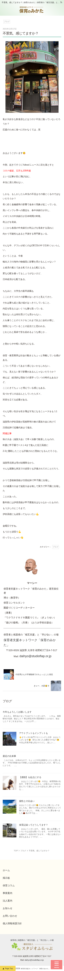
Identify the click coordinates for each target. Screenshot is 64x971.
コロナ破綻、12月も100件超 (17, 170)
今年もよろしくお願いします (17, 712)
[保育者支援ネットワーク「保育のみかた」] (31, 10)
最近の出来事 (9, 756)
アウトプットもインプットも (33, 733)
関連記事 (7, 433)
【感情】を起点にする (30, 777)
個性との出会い (27, 801)
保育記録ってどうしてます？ (33, 825)
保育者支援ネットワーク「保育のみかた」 (35, 968)
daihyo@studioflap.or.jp (35, 656)
